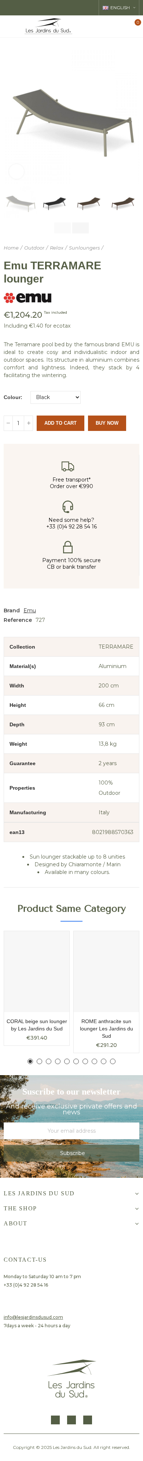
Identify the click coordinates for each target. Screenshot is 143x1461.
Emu (29, 610)
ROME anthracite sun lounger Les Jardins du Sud (106, 1028)
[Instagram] (71, 1420)
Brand (12, 610)
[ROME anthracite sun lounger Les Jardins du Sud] (106, 971)
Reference (18, 620)
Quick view (50, 943)
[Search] (109, 26)
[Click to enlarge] (16, 171)
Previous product (115, 248)
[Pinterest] (87, 1420)
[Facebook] (55, 1420)
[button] (11, 116)
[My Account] (122, 26)
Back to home (124, 248)
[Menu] (9, 26)
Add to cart (60, 423)
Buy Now (107, 423)
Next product (133, 248)
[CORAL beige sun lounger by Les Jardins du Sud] (36, 971)
